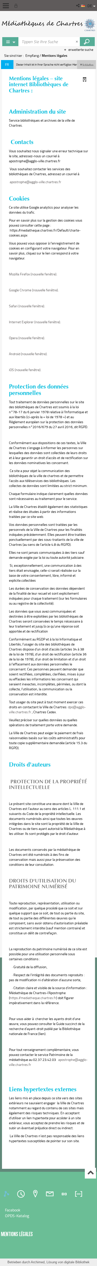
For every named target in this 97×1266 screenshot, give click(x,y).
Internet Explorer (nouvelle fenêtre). (35, 321)
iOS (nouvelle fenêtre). (25, 369)
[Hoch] (90, 1173)
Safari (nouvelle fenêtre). (27, 306)
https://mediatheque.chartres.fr (33, 997)
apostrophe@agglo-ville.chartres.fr (35, 181)
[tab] (7, 1194)
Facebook (12, 1210)
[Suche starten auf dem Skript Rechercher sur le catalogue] (87, 41)
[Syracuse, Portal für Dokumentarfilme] (48, 24)
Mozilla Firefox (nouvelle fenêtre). (33, 274)
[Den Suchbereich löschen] (77, 41)
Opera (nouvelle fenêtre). (27, 337)
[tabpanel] (48, 1213)
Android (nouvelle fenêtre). (28, 353)
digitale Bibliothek (77, 1262)
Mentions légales (17, 1234)
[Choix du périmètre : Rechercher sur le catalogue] (10, 41)
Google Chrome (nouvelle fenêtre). (34, 290)
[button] (78, 5)
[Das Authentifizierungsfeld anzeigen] (17, 5)
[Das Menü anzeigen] (5, 6)
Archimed (38, 1262)
